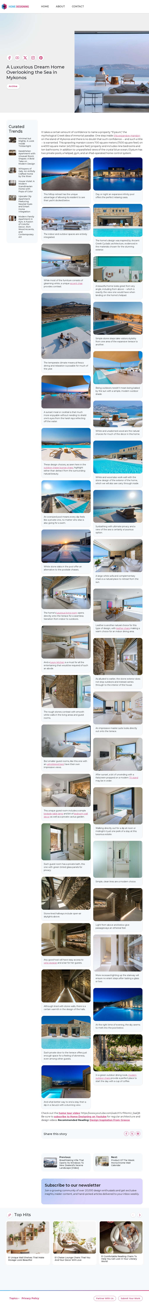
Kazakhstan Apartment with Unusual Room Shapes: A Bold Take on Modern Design (26, 157)
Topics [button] (13, 1298)
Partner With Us (104, 1298)
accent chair (76, 283)
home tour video (69, 1113)
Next (139, 1214)
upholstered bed (55, 764)
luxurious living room (66, 613)
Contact (78, 6)
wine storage (50, 963)
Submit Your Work (130, 1298)
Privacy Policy (30, 1298)
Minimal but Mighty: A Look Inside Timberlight (26, 142)
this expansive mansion (127, 135)
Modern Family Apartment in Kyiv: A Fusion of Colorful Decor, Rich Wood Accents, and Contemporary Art (26, 226)
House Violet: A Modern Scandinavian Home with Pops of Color (26, 186)
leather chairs (123, 628)
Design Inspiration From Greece (110, 1120)
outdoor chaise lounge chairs (58, 467)
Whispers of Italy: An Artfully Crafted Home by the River (26, 172)
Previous (133, 1214)
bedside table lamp (53, 813)
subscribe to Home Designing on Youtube (80, 1116)
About (60, 6)
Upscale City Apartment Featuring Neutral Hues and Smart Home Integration (25, 204)
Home (45, 6)
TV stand (133, 777)
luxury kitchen (57, 662)
